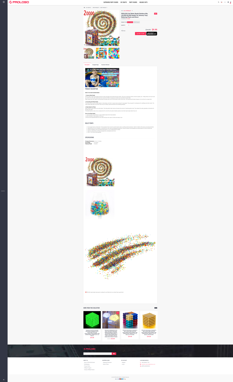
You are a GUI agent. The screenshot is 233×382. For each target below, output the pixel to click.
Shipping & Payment (107, 362)
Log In (123, 364)
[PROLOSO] (89, 348)
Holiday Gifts (143, 2)
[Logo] (18, 2)
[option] (88, 53)
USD (225, 2)
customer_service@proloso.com (148, 364)
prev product (96, 7)
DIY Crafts (124, 2)
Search (3, 191)
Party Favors (133, 2)
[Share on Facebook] (4, 378)
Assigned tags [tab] (95, 64)
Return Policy (106, 364)
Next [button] (118, 53)
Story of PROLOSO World (89, 362)
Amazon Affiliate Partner (89, 369)
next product (103, 7)
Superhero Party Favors (111, 2)
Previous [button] (155, 308)
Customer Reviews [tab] (105, 64)
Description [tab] (87, 64)
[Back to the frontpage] (84, 7)
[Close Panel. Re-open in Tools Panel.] (4, 2)
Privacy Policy (87, 366)
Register (123, 362)
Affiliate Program (87, 367)
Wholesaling (86, 364)
